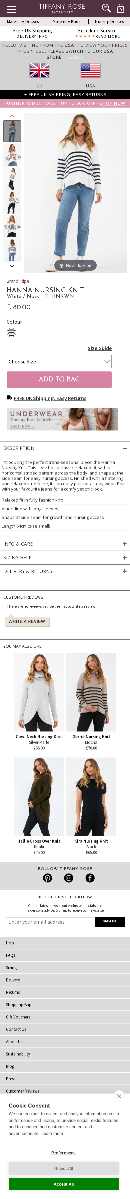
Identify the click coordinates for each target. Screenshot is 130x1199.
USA (90, 86)
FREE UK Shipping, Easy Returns (50, 398)
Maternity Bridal (67, 21)
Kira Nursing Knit (91, 841)
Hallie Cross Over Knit (38, 841)
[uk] (39, 80)
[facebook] (89, 878)
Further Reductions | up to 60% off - (65, 103)
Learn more (52, 1133)
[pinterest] (48, 878)
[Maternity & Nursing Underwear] (62, 432)
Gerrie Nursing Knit (91, 736)
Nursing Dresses (109, 21)
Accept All (64, 1184)
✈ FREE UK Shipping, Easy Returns (65, 94)
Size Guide (100, 348)
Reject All (63, 1168)
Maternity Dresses (23, 21)
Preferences (63, 1153)
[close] (119, 1096)
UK (39, 86)
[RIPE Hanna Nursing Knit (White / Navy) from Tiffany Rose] (12, 131)
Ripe (24, 281)
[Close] (75, 57)
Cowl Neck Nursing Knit (39, 736)
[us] (90, 80)
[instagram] (68, 878)
